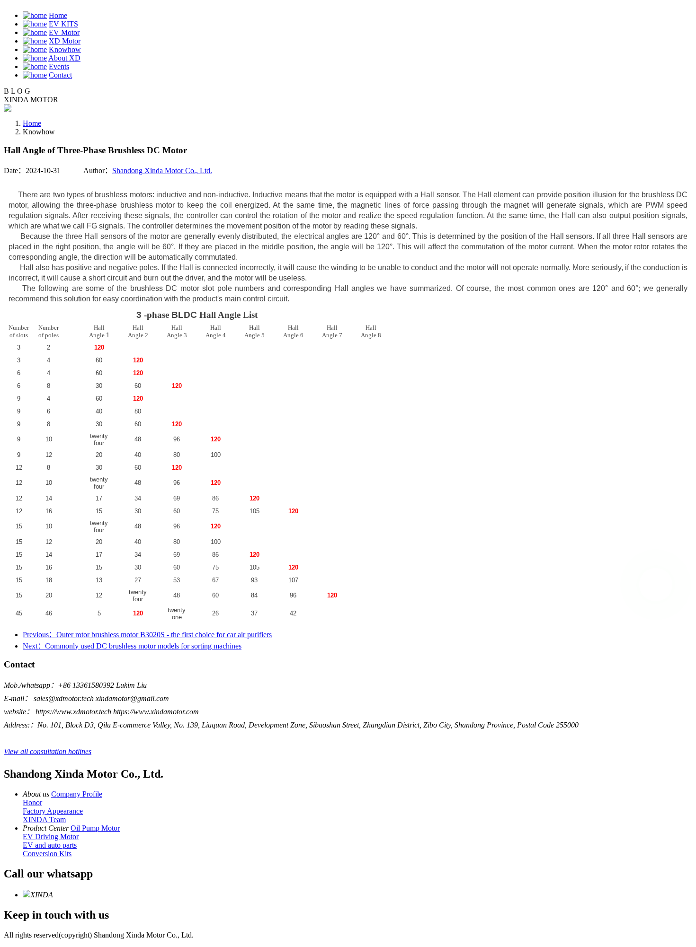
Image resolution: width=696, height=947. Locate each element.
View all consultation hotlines (47, 751)
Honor (32, 802)
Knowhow (65, 49)
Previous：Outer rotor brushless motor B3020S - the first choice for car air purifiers (147, 635)
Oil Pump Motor (95, 828)
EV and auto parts (50, 845)
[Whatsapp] (655, 584)
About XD (64, 58)
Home (58, 15)
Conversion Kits (47, 854)
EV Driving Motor (51, 837)
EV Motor (64, 32)
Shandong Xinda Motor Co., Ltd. (162, 171)
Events (59, 66)
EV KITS (63, 24)
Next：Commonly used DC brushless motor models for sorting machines (132, 646)
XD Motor (64, 41)
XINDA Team (44, 819)
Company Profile (76, 794)
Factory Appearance (53, 811)
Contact (60, 75)
